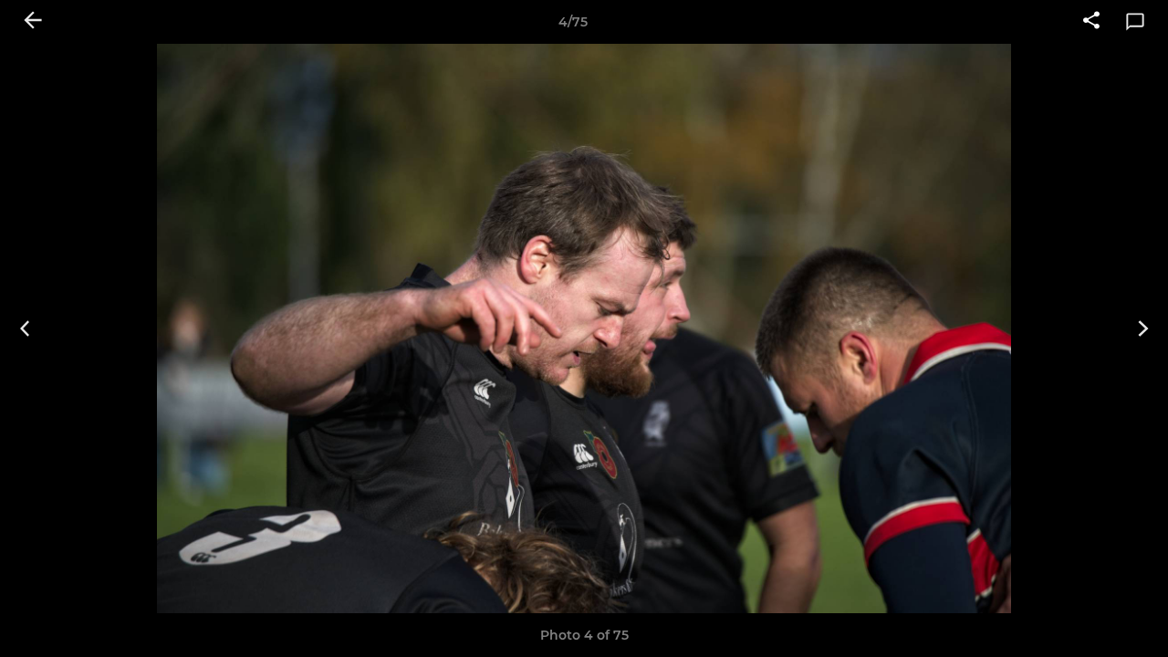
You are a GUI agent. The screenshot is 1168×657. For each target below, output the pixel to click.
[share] (1091, 22)
